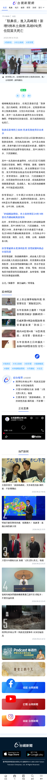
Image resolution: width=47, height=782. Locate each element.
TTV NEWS (5, 16)
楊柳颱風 (39, 364)
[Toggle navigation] (41, 776)
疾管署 (30, 42)
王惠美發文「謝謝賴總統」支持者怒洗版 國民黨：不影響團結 (30, 399)
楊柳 (7, 368)
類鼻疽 (9, 42)
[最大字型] (29, 96)
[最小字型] (18, 96)
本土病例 (19, 42)
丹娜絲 (31, 368)
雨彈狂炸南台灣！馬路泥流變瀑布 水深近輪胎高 (30, 383)
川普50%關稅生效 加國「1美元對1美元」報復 (30, 391)
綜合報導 (18, 377)
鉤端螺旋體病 (18, 368)
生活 (14, 16)
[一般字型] (23, 96)
